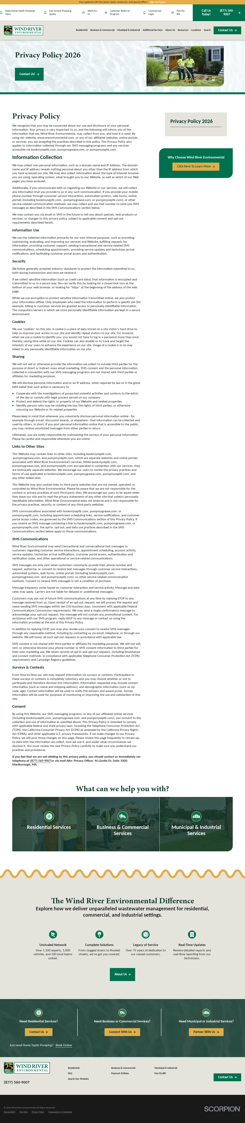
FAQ (70, 1073)
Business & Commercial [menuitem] (102, 30)
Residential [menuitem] (81, 30)
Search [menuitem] (207, 30)
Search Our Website (78, 1079)
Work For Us (92, 13)
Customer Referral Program (120, 13)
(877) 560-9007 (218, 12)
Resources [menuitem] (183, 30)
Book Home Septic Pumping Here (20, 13)
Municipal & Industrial (165, 1068)
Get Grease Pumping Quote (60, 13)
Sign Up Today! (158, 2)
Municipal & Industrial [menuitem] (128, 30)
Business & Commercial (123, 1068)
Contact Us (225, 30)
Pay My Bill (181, 13)
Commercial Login (154, 13)
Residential (73, 1068)
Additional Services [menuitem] (153, 30)
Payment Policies (120, 1073)
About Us (120, 974)
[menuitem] (9, 1112)
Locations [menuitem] (196, 30)
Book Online (64, 1045)
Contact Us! (27, 74)
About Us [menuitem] (170, 30)
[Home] (23, 30)
